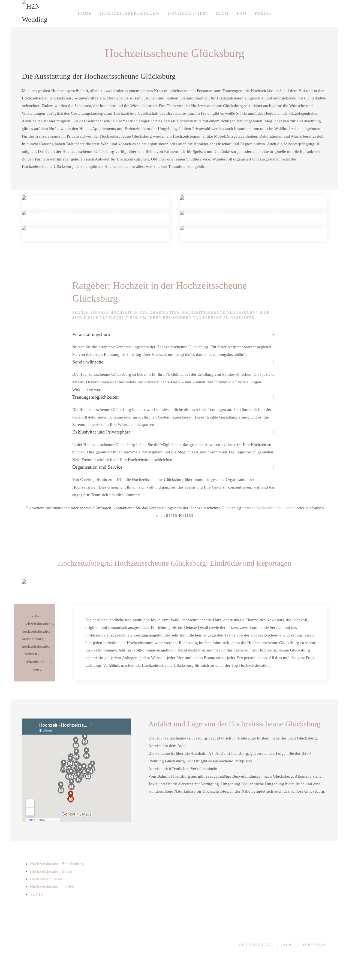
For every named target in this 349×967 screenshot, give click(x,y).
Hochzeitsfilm (187, 13)
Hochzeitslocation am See (52, 886)
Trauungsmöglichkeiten (95, 397)
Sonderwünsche (87, 362)
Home (85, 13)
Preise (263, 13)
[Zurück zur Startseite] (35, 13)
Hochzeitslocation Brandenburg (57, 864)
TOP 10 (36, 894)
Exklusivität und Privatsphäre (101, 432)
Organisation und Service (97, 467)
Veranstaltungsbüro (91, 334)
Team (222, 13)
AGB (287, 945)
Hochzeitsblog (254, 945)
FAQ (241, 13)
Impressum (315, 945)
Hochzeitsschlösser (46, 879)
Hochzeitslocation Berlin (51, 871)
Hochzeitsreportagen (130, 13)
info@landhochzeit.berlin (274, 508)
